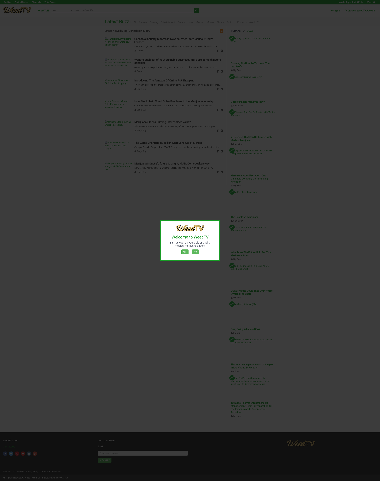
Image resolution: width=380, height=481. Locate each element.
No (195, 252)
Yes (185, 252)
